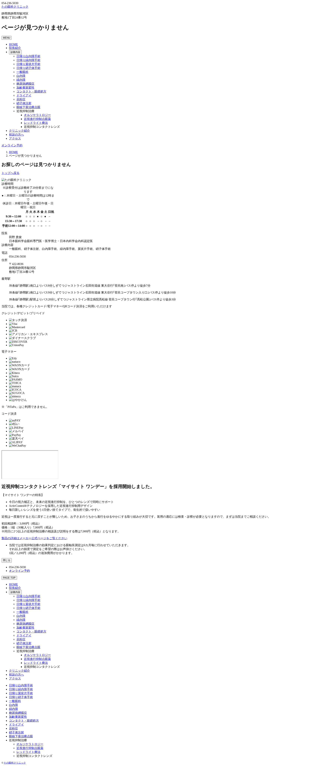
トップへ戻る (10, 173)
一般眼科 (22, 71)
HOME (13, 44)
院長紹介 (15, 47)
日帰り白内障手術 (28, 56)
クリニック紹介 (19, 130)
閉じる (6, 560)
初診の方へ (16, 134)
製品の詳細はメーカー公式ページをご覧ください (34, 538)
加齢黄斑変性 (25, 87)
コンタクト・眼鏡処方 (31, 91)
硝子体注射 (23, 103)
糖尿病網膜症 (25, 83)
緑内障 (20, 79)
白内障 (20, 75)
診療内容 (15, 52)
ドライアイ (23, 95)
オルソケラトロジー (37, 115)
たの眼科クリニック (15, 762)
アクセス (15, 138)
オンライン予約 (11, 145)
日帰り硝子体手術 (28, 68)
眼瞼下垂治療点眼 (28, 107)
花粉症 (20, 99)
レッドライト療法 (36, 122)
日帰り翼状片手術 (28, 64)
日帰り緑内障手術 (28, 60)
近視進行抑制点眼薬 (37, 118)
